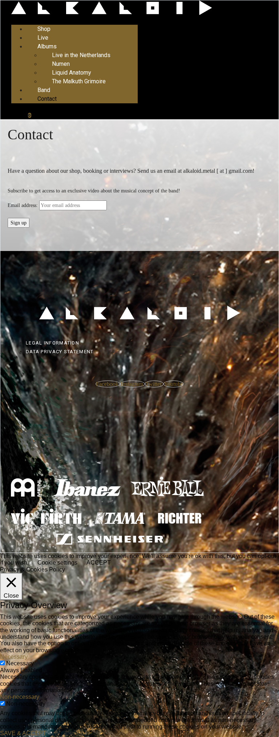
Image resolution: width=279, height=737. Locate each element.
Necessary (20, 663)
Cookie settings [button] (57, 562)
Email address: (23, 205)
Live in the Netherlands (81, 55)
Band (43, 90)
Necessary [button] (14, 657)
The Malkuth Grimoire (79, 81)
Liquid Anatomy (71, 72)
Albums (47, 46)
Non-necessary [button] (19, 697)
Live (42, 37)
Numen (61, 63)
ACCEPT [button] (98, 562)
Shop (43, 28)
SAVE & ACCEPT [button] (23, 733)
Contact (47, 98)
